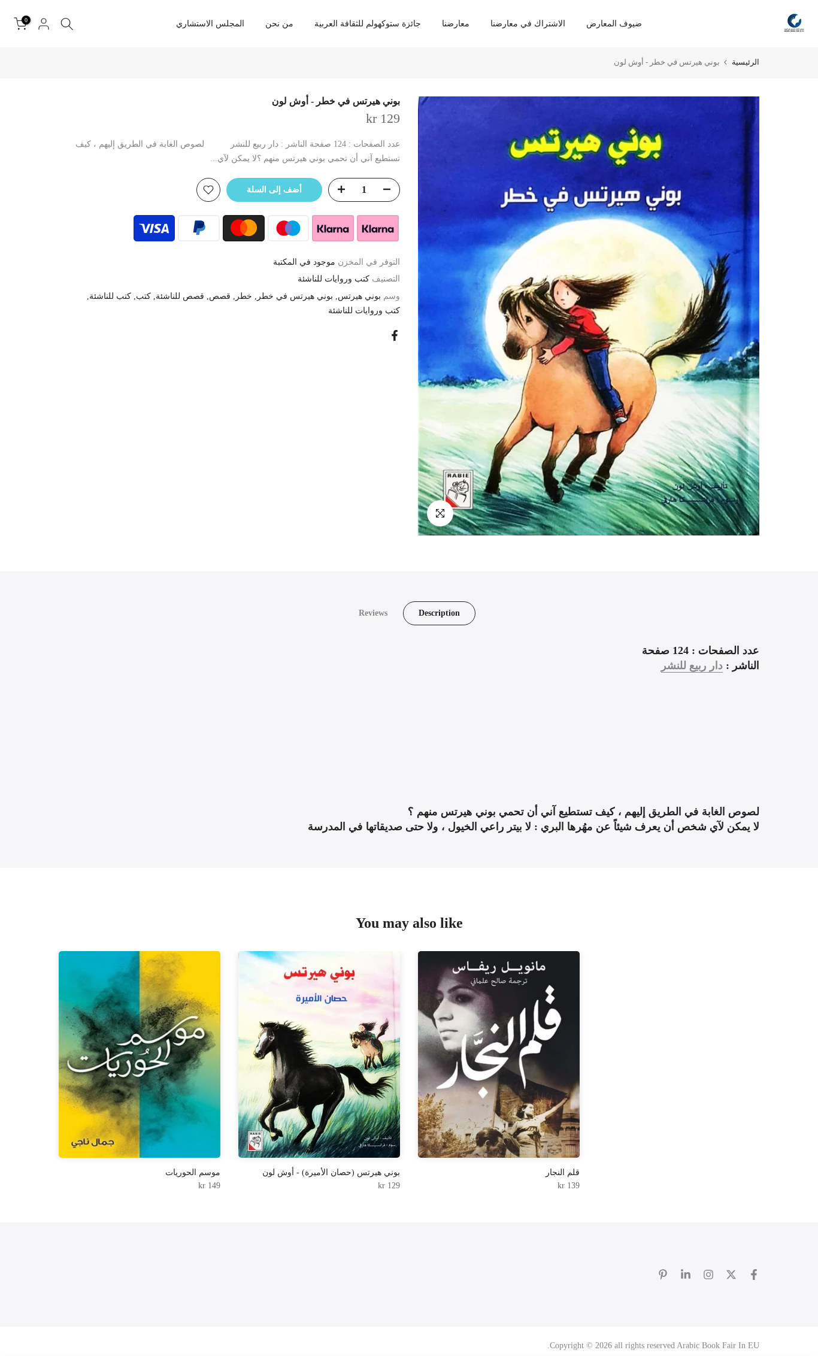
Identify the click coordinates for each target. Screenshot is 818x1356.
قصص (220, 296)
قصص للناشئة (180, 296)
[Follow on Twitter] (731, 1274)
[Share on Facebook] (394, 335)
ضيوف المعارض (614, 23)
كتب (143, 296)
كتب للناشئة (110, 296)
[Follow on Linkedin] (685, 1274)
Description (439, 612)
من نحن (279, 23)
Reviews (373, 612)
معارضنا (455, 23)
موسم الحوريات (192, 1172)
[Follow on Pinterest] (663, 1274)
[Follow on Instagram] (708, 1274)
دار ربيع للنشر (692, 665)
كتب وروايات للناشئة (333, 278)
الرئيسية (745, 62)
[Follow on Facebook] (754, 1274)
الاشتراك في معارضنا (527, 23)
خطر (243, 296)
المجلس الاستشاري (210, 23)
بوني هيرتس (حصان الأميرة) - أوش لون (331, 1172)
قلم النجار (563, 1172)
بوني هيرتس (359, 296)
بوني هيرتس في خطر (295, 296)
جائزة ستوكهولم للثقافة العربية (367, 23)
